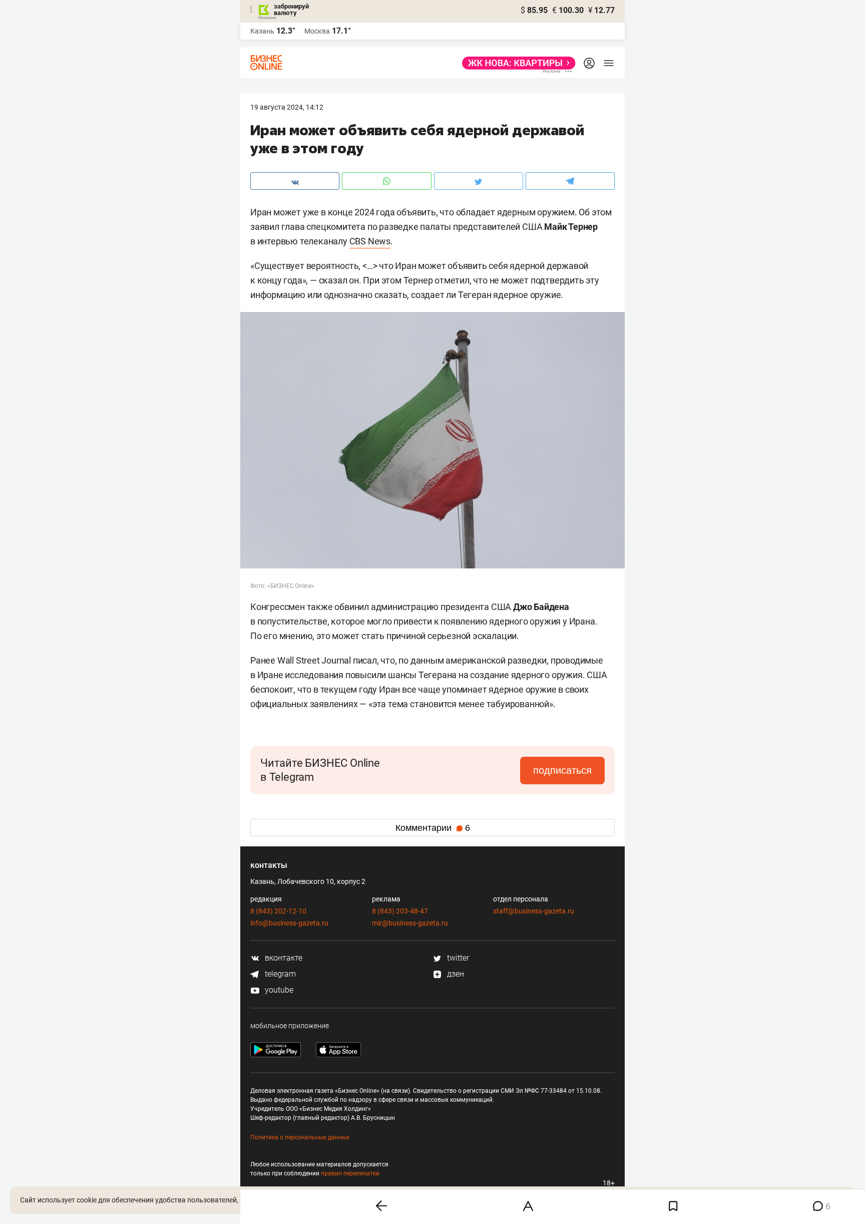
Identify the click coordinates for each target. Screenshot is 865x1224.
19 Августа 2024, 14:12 (286, 107)
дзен (454, 974)
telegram (279, 974)
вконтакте (282, 958)
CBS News (369, 241)
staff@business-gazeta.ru (533, 911)
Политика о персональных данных (299, 1137)
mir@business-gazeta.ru (410, 923)
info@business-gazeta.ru (289, 923)
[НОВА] (516, 63)
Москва (317, 31)
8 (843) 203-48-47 (400, 911)
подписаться (562, 770)
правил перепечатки (350, 1173)
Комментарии (432, 828)
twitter (457, 958)
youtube (278, 990)
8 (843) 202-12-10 (278, 911)
